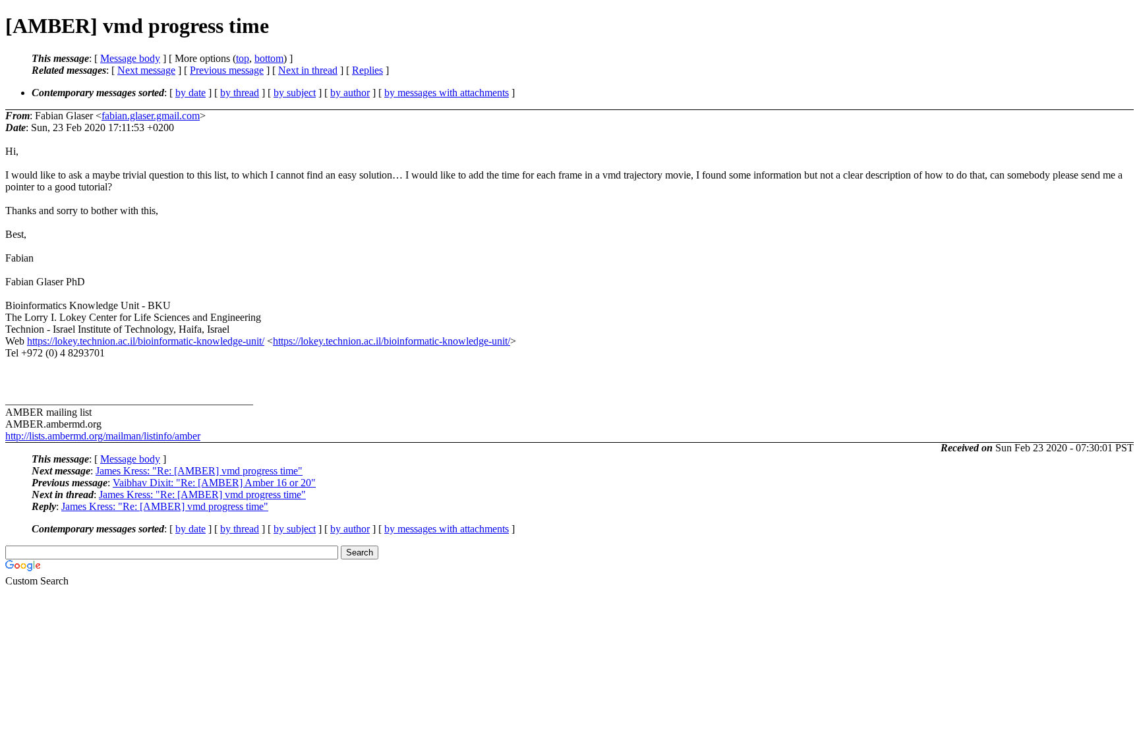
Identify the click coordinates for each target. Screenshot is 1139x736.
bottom (268, 58)
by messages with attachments (446, 92)
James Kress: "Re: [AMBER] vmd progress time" (199, 470)
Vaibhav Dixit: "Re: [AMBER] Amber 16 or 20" (214, 482)
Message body (130, 58)
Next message (146, 70)
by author (350, 92)
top (242, 58)
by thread (239, 92)
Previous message (227, 70)
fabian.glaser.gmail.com (151, 115)
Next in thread (307, 70)
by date (190, 92)
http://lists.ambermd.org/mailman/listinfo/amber (102, 435)
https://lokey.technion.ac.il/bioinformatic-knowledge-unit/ (145, 341)
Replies (367, 70)
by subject (295, 92)
